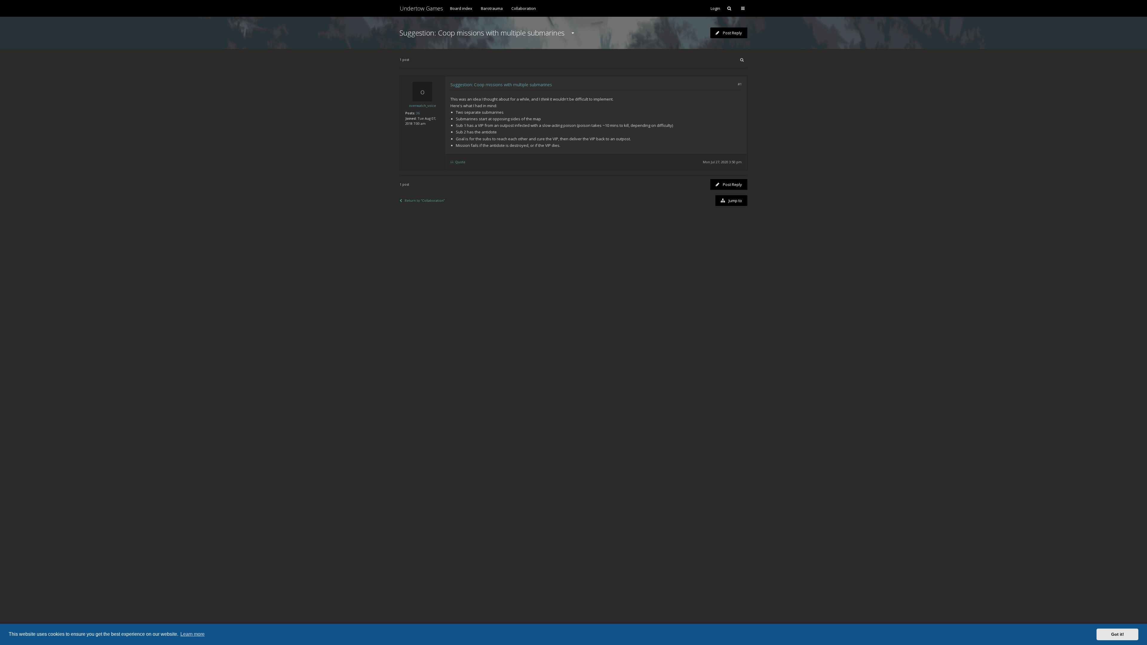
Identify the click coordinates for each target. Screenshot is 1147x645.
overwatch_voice (422, 105)
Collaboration (523, 8)
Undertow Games (421, 8)
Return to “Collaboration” (425, 200)
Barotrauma (492, 8)
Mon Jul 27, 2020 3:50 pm (722, 162)
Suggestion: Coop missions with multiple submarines (482, 33)
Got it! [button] (1117, 634)
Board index (461, 8)
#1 (740, 84)
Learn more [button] (192, 634)
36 (418, 113)
